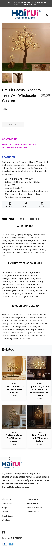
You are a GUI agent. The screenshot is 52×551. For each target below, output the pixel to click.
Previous (3, 55)
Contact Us (7, 503)
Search (5, 511)
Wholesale (7, 520)
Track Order (7, 516)
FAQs (4, 507)
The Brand (6, 499)
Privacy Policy (33, 499)
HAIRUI (4, 108)
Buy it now (37, 124)
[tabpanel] (26, 47)
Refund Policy (33, 503)
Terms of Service (35, 507)
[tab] (7, 78)
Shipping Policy (34, 511)
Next (49, 55)
